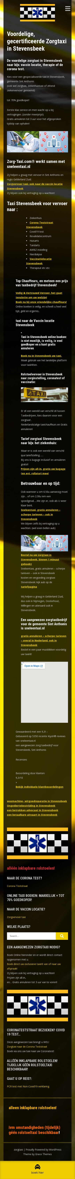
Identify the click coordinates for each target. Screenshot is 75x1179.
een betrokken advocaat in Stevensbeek (32, 810)
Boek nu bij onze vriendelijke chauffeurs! (41, 302)
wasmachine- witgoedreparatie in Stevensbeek (37, 801)
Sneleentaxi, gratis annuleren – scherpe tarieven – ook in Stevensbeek (40, 514)
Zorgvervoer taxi (16, 917)
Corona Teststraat (17, 886)
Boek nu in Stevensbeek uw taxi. (41, 355)
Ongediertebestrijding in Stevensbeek (31, 805)
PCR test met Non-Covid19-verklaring (28, 1086)
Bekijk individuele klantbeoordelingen (39, 786)
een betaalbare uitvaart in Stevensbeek (32, 814)
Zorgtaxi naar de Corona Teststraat (27, 1046)
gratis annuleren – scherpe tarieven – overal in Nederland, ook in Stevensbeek (43, 640)
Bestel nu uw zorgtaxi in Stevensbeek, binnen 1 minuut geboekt (40, 559)
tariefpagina (29, 586)
